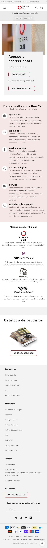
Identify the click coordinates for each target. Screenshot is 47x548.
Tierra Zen (18, 536)
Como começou (11, 380)
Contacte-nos (10, 465)
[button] (4, 7)
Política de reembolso (31, 536)
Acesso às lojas (16, 495)
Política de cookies (12, 445)
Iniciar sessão (19, 74)
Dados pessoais (11, 450)
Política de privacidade (12, 539)
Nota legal (9, 440)
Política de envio (39, 539)
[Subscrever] (37, 509)
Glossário (8, 415)
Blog (6, 390)
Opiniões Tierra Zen (12, 395)
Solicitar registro (21, 88)
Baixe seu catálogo (24, 353)
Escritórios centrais (12, 385)
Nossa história (10, 375)
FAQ (6, 435)
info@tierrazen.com (12, 480)
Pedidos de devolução (13, 410)
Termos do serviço (26, 539)
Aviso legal (33, 543)
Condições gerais (11, 420)
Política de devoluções (13, 430)
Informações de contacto (20, 543)
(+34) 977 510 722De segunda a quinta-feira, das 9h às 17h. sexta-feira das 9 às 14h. (23, 472)
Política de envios (11, 425)
